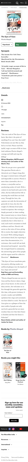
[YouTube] (21, 429)
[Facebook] (9, 429)
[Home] (6, 3)
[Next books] (25, 375)
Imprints (4, 449)
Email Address (9, 413)
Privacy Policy (5, 457)
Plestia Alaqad (14, 7)
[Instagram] (13, 429)
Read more (6, 88)
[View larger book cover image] (14, 22)
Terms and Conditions (17, 457)
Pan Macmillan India (8, 434)
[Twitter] (17, 429)
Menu (22, 3)
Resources (4, 439)
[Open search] (17, 3)
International (5, 444)
